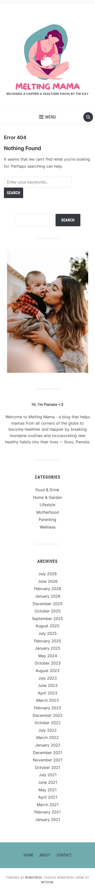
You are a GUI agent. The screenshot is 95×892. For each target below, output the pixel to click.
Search (68, 220)
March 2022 (47, 737)
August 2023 (47, 670)
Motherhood (47, 512)
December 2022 (48, 715)
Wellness (48, 527)
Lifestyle (47, 504)
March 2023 (47, 700)
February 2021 (47, 812)
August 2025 (47, 625)
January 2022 (47, 745)
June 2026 (47, 581)
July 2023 (47, 678)
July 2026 (47, 573)
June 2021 (47, 782)
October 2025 (48, 611)
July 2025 (47, 633)
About (44, 855)
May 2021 (47, 789)
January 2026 (47, 596)
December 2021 (47, 752)
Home (28, 855)
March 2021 (47, 804)
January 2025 (47, 648)
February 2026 (47, 588)
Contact (64, 855)
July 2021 (48, 774)
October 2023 (48, 663)
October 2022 (48, 722)
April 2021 (47, 797)
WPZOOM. (47, 882)
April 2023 (47, 693)
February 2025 (47, 640)
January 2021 (47, 819)
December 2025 (48, 603)
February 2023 (47, 707)
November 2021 (47, 759)
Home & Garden (47, 497)
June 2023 (47, 685)
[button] (47, 117)
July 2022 (47, 730)
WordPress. (34, 877)
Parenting (47, 519)
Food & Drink (47, 489)
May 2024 (47, 655)
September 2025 (47, 618)
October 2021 (47, 767)
